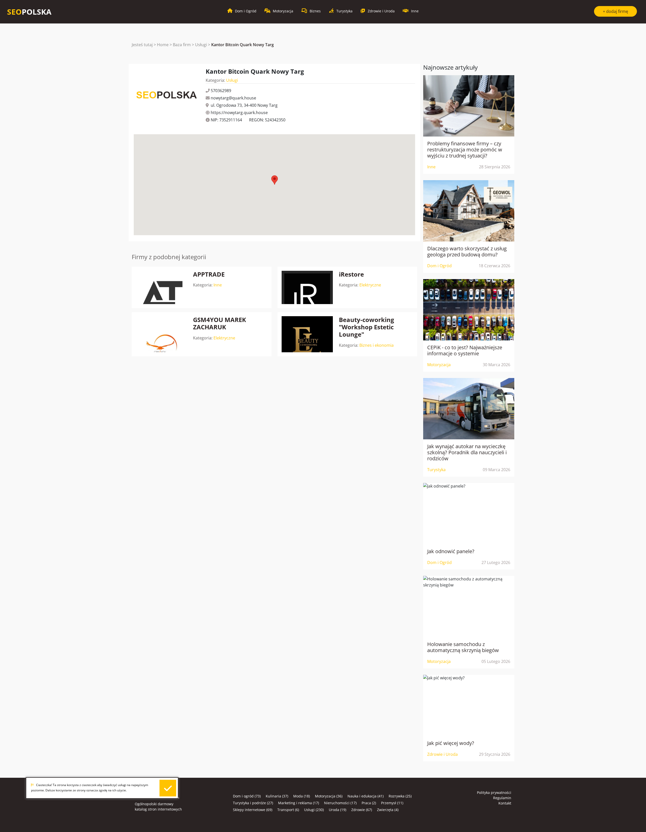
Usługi (201, 44)
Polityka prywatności (494, 792)
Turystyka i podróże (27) (253, 802)
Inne (217, 285)
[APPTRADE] (161, 287)
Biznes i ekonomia (376, 345)
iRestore (351, 274)
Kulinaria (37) (277, 796)
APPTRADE (209, 274)
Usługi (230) (314, 809)
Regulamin (502, 797)
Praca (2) (369, 802)
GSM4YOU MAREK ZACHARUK (219, 323)
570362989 (221, 90)
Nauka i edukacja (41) (365, 796)
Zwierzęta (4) (387, 809)
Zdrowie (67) (361, 809)
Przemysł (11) (392, 802)
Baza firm (182, 44)
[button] (274, 180)
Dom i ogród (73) (247, 796)
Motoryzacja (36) (328, 796)
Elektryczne (370, 285)
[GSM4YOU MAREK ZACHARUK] (161, 334)
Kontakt (504, 803)
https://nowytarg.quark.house (239, 112)
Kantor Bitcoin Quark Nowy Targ (242, 44)
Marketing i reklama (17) (298, 802)
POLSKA (29, 12)
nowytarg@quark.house (233, 98)
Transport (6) (288, 809)
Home (163, 44)
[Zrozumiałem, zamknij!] (167, 788)
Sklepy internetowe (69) (252, 809)
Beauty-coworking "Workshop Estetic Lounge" (366, 326)
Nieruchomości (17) (340, 802)
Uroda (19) (337, 809)
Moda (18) (301, 796)
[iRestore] (307, 287)
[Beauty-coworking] (307, 334)
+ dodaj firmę (615, 11)
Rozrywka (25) (400, 796)
